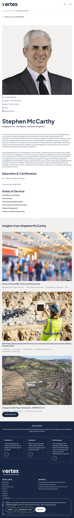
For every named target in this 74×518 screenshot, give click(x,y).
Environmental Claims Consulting (13, 287)
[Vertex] (10, 4)
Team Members (11, 11)
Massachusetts (9, 111)
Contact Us (6, 498)
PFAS (66, 287)
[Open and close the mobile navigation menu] (70, 4)
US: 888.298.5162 (10, 97)
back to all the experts (14, 17)
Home (4, 11)
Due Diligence (16, 349)
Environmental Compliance (35, 287)
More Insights (10, 414)
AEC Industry (6, 349)
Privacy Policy (51, 505)
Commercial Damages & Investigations (51, 482)
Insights (4, 493)
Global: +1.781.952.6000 (12, 101)
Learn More (6, 454)
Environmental (7, 198)
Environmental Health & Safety (12, 202)
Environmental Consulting (54, 287)
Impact (4, 489)
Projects (5, 496)
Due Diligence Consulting (10, 195)
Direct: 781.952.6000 (11, 104)
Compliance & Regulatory (47, 484)
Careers (5, 491)
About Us (5, 484)
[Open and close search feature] (65, 4)
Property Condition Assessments (13, 211)
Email (6, 108)
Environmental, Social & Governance (14, 205)
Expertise (5, 482)
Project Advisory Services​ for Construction (53, 487)
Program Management (10, 208)
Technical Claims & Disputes (48, 489)
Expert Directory (7, 487)
